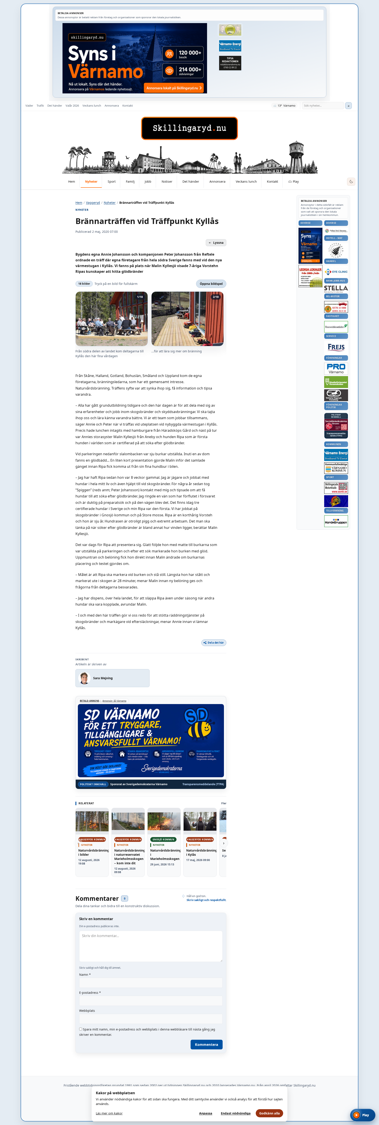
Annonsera (112, 105)
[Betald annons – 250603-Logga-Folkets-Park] (336, 231)
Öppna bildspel (211, 284)
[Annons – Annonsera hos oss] (310, 246)
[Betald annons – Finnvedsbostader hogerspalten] (336, 327)
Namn (85, 974)
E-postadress (90, 992)
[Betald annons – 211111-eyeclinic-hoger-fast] (336, 271)
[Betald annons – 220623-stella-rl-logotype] (336, 289)
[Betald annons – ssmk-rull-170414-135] (336, 488)
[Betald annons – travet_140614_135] (336, 395)
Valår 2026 (72, 105)
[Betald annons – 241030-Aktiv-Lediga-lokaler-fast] (310, 276)
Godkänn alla (269, 1113)
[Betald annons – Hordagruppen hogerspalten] (336, 521)
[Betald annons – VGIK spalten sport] (336, 501)
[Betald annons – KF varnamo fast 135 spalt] (336, 468)
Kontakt (127, 105)
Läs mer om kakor (109, 1113)
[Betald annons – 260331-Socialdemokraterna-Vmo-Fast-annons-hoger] (336, 425)
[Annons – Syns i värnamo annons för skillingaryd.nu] (134, 58)
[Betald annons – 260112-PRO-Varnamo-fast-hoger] (336, 369)
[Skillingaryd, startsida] (189, 128)
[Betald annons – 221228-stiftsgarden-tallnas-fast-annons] (336, 250)
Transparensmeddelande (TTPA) (203, 784)
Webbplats (87, 1010)
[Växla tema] (351, 182)
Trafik (40, 105)
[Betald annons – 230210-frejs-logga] (336, 347)
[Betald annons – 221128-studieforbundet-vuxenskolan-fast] (336, 382)
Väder (29, 105)
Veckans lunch (91, 105)
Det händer (54, 105)
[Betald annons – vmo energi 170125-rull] (336, 455)
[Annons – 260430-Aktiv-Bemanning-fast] (230, 30)
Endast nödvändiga (236, 1113)
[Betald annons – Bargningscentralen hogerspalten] (336, 307)
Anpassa (205, 1113)
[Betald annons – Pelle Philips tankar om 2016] (230, 46)
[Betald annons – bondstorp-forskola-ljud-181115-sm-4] (230, 63)
